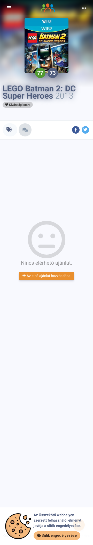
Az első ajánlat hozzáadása (48, 276)
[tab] (10, 129)
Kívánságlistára (19, 105)
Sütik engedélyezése (59, 535)
